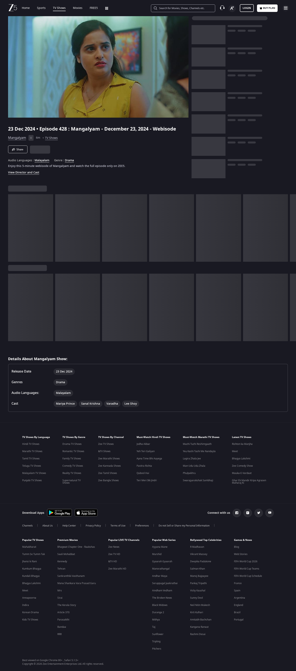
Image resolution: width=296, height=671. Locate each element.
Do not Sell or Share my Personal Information (184, 526)
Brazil (237, 612)
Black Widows (159, 605)
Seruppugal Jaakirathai (165, 583)
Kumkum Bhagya (31, 569)
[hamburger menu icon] (285, 8)
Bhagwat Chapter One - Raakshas (76, 547)
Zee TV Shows (106, 444)
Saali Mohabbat (66, 554)
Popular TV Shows (33, 540)
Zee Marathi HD (117, 569)
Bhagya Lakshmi (241, 458)
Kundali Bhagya (31, 576)
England (238, 605)
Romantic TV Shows (73, 451)
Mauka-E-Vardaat (242, 473)
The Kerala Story (66, 605)
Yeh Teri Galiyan (146, 451)
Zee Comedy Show (242, 466)
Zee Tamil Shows (107, 473)
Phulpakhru (189, 473)
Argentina (239, 598)
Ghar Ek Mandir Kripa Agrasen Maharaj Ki (249, 482)
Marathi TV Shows (32, 451)
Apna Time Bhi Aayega (149, 458)
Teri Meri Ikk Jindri (147, 480)
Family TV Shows (71, 458)
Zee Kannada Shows (109, 466)
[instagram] (247, 513)
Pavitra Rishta (144, 466)
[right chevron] (291, 228)
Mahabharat (29, 547)
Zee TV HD (114, 554)
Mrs (59, 590)
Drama (69, 160)
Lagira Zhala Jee (192, 458)
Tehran (61, 569)
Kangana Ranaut (199, 627)
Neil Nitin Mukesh (200, 605)
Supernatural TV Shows (71, 482)
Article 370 (63, 612)
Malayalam (42, 160)
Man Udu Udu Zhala (194, 466)
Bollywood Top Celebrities (205, 540)
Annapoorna (29, 598)
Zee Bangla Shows (108, 480)
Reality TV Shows (71, 473)
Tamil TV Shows (31, 458)
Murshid (156, 554)
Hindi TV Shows (30, 444)
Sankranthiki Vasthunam (71, 576)
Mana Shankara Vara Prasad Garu (76, 583)
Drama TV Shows (72, 444)
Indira (25, 605)
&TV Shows (104, 451)
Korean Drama (30, 612)
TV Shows (59, 8)
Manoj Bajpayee (199, 576)
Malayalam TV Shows (34, 473)
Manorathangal (161, 569)
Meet (235, 451)
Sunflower (157, 634)
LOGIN (247, 8)
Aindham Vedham (162, 590)
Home (26, 8)
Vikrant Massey (198, 554)
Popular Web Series (164, 540)
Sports (41, 8)
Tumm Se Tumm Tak (33, 554)
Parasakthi (63, 619)
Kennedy (62, 561)
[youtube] (269, 513)
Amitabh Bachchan (200, 619)
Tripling (156, 641)
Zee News (113, 547)
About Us (47, 526)
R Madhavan (197, 547)
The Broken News (162, 598)
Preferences (142, 526)
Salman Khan (197, 569)
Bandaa (61, 627)
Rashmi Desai (197, 634)
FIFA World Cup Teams (246, 569)
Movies (77, 8)
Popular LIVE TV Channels (123, 540)
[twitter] (258, 513)
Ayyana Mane (159, 547)
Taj (153, 627)
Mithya (156, 619)
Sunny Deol (196, 598)
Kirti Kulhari (196, 612)
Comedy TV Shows (72, 466)
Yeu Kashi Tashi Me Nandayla (199, 451)
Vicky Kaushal (197, 590)
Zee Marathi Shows (109, 458)
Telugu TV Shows (31, 466)
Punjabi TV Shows (32, 480)
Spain (237, 590)
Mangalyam (17, 137)
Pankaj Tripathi (198, 583)
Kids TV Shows (30, 619)
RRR (59, 634)
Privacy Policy (93, 526)
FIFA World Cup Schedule (248, 576)
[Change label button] (232, 8)
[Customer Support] (222, 8)
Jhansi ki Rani (29, 561)
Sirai (59, 598)
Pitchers (156, 649)
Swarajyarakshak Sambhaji (198, 480)
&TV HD (112, 561)
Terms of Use (118, 526)
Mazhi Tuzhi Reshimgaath (197, 444)
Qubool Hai (143, 473)
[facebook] (237, 513)
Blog (236, 547)
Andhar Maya (159, 576)
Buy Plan (269, 8)
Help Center (69, 526)
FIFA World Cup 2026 (245, 561)
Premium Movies (67, 540)
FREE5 (94, 8)
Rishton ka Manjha (242, 444)
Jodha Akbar (143, 444)
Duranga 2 (158, 612)
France (238, 583)
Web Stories (241, 554)
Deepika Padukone (200, 561)
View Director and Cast (23, 172)
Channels (27, 526)
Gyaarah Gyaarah (162, 561)
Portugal (238, 619)
